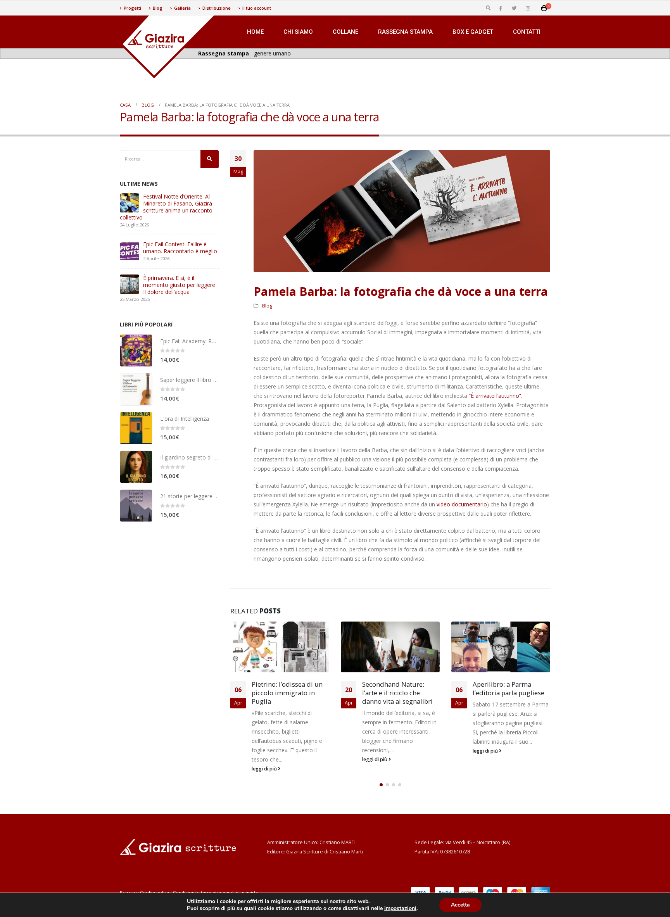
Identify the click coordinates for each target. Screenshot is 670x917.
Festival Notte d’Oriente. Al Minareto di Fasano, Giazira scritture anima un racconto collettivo (166, 207)
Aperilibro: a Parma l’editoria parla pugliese (508, 688)
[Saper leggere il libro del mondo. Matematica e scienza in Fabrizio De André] (136, 389)
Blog (157, 8)
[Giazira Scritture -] (168, 47)
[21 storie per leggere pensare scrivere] (136, 505)
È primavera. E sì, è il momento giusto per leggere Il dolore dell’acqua (179, 284)
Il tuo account (256, 8)
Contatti (526, 31)
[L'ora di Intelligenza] (136, 428)
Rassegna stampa (405, 31)
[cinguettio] (514, 8)
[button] (381, 784)
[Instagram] (528, 8)
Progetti (132, 8)
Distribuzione (216, 8)
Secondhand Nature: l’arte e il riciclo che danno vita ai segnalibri (397, 693)
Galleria (182, 8)
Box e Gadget (472, 31)
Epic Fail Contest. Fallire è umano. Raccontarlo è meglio (180, 247)
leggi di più (265, 768)
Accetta (460, 904)
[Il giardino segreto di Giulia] (136, 467)
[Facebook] (500, 8)
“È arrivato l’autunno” (495, 395)
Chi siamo (298, 31)
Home (255, 31)
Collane (345, 31)
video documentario (462, 504)
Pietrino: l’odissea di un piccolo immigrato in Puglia (287, 693)
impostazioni (400, 908)
